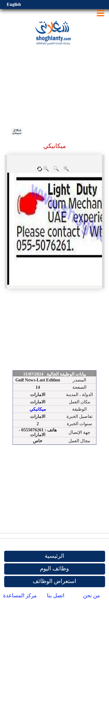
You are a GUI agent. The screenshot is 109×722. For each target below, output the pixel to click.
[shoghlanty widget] (17, 132)
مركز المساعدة (20, 595)
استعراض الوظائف (54, 581)
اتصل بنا (55, 595)
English (14, 4)
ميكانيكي (38, 409)
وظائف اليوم (54, 568)
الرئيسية (54, 556)
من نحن (91, 595)
